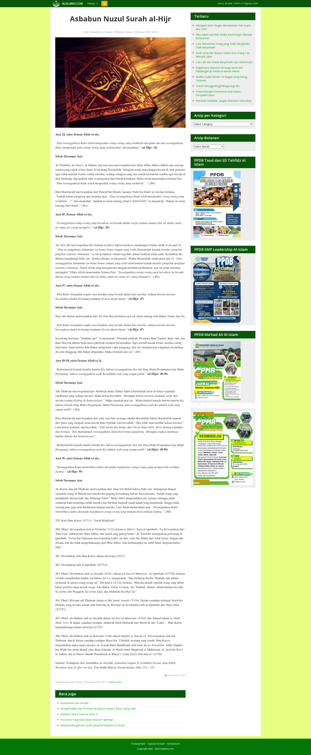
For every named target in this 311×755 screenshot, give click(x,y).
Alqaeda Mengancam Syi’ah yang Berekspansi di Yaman (92, 725)
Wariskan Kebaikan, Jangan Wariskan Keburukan (224, 100)
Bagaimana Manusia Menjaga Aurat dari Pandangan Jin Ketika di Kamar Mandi (219, 69)
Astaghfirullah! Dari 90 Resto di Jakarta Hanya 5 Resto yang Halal (98, 708)
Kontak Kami (173, 743)
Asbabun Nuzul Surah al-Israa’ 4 (78, 714)
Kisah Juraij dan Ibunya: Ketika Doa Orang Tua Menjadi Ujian (222, 54)
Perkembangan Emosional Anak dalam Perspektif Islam (218, 93)
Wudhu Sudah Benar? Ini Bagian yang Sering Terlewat (221, 78)
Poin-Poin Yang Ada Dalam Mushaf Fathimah (86, 719)
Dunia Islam (115, 682)
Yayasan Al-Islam (156, 743)
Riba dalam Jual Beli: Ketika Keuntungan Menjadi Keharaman (224, 36)
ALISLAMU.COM (72, 4)
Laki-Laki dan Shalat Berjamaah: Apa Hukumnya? (224, 62)
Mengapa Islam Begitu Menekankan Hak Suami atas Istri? (223, 27)
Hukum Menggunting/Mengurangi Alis (218, 86)
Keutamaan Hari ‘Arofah (74, 703)
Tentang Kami (138, 743)
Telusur (91, 3)
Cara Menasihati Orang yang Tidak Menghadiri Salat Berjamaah (223, 45)
